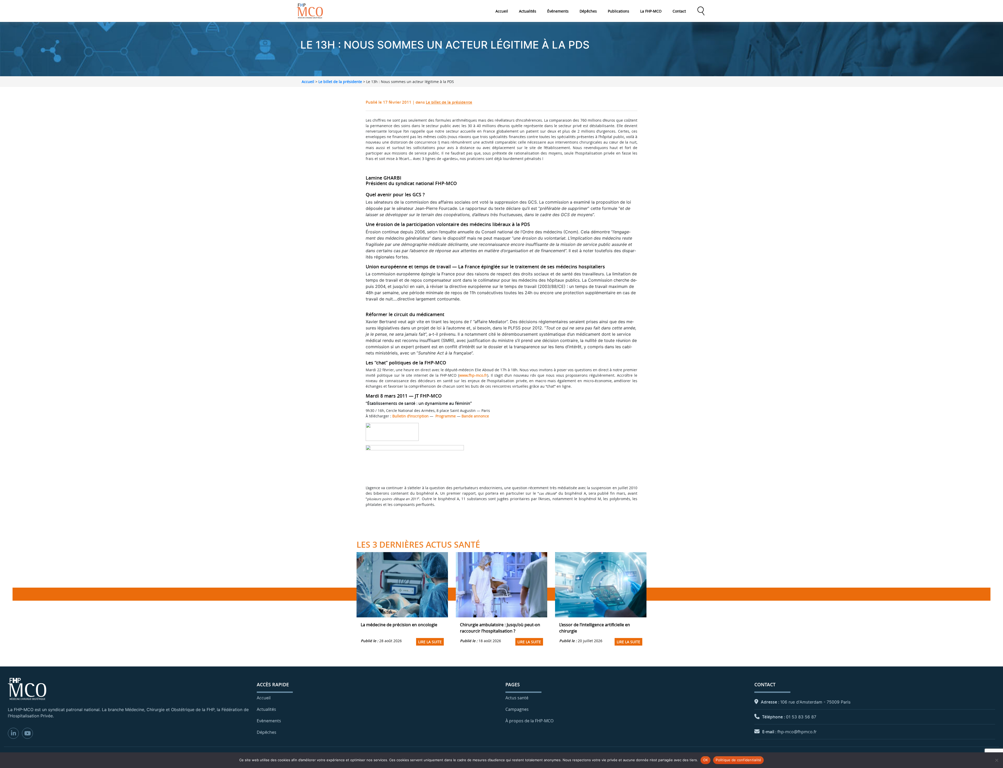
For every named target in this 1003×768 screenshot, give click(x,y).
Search (700, 11)
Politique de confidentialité (738, 760)
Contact (679, 11)
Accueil (501, 11)
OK (705, 760)
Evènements (269, 721)
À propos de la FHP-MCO (529, 721)
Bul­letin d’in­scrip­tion (410, 415)
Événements (558, 11)
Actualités (527, 11)
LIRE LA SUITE (430, 641)
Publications (618, 11)
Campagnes (517, 709)
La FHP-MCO (651, 11)
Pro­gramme (445, 415)
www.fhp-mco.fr (473, 375)
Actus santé (516, 698)
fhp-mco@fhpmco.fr (797, 732)
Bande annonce (475, 415)
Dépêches (588, 11)
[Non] (996, 760)
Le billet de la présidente (340, 81)
